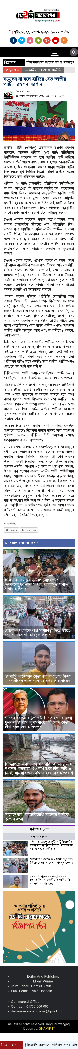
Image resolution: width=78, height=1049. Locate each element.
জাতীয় (32, 70)
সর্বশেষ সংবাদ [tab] (39, 829)
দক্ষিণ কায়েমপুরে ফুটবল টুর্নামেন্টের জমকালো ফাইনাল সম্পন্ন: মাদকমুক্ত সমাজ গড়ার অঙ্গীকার (36, 584)
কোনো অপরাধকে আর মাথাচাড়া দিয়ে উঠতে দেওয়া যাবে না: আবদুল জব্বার (37, 632)
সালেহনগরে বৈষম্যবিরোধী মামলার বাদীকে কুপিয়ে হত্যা (37, 817)
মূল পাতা (14, 70)
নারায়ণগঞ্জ (44, 70)
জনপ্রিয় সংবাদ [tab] (39, 837)
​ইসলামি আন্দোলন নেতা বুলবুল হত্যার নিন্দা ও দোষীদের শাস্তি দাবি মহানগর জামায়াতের (37, 678)
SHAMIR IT (47, 1029)
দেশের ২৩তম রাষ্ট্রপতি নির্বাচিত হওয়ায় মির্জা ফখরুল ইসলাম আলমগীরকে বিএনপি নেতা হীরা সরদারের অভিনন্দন (38, 722)
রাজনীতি (56, 70)
